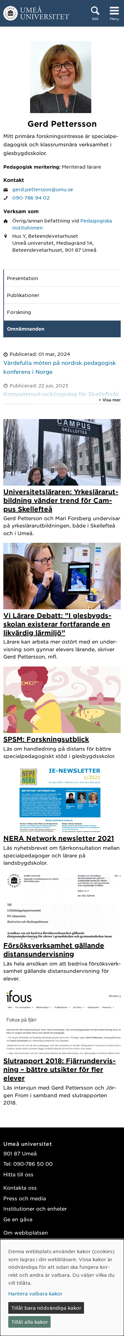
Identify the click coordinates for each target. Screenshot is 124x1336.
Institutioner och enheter (35, 1208)
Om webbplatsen (25, 1232)
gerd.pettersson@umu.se (42, 189)
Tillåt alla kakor (29, 1322)
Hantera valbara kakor (35, 1293)
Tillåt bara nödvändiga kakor (46, 1308)
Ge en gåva (17, 1219)
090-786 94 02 (31, 198)
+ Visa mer (110, 400)
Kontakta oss (20, 1187)
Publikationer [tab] (23, 295)
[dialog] (62, 1287)
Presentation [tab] (22, 278)
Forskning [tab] (19, 312)
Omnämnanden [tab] (25, 329)
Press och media (24, 1198)
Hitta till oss (18, 1174)
